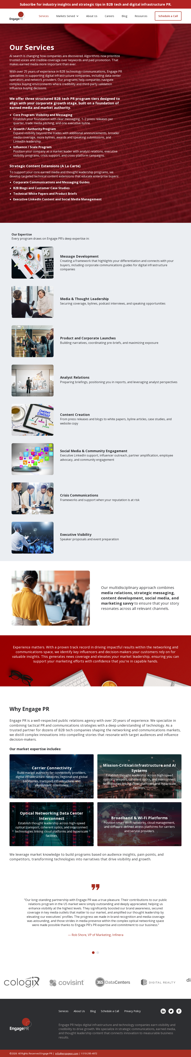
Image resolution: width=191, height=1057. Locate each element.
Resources (141, 16)
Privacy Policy (132, 1011)
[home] (17, 16)
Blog (124, 16)
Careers (109, 16)
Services (44, 16)
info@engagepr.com (66, 1053)
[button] (67, 16)
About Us (91, 16)
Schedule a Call (168, 16)
